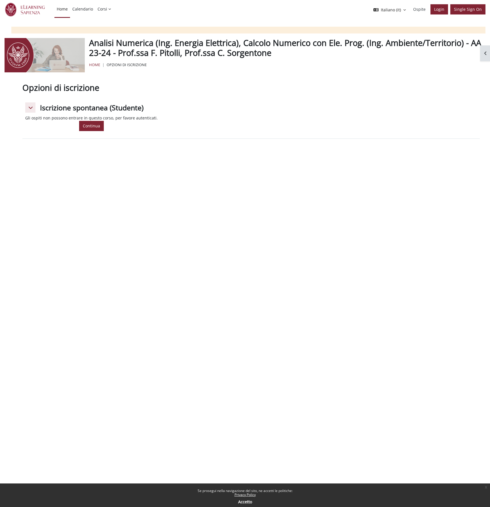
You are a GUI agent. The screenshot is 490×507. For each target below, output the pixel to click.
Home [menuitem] (62, 9)
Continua (91, 126)
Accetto (245, 501)
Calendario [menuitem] (82, 9)
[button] (30, 107)
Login (439, 9)
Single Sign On (468, 9)
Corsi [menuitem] (102, 9)
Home (94, 64)
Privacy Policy (245, 494)
